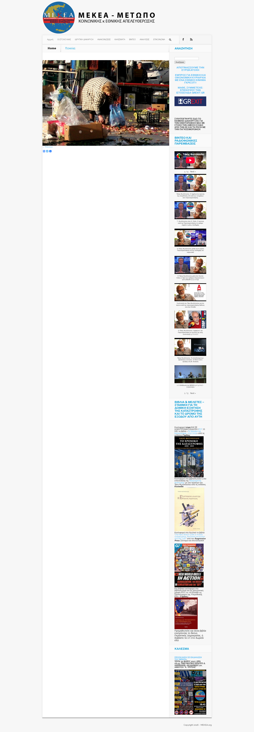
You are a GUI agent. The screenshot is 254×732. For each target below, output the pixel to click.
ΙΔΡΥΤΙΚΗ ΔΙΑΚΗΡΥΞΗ (84, 39)
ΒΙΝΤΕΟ (132, 39)
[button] (170, 40)
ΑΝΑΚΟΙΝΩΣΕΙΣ (104, 39)
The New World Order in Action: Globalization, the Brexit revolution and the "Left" (189, 536)
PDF (200, 429)
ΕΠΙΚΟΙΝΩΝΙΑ (159, 39)
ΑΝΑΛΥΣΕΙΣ (144, 39)
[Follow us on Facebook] (183, 39)
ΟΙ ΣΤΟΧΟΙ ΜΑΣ (64, 39)
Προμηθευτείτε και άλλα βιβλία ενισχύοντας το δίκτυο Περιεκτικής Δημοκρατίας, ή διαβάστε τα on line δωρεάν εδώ (190, 635)
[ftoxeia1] (105, 145)
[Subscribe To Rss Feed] (191, 39)
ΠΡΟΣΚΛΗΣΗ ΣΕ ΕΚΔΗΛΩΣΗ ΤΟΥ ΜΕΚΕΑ (188, 658)
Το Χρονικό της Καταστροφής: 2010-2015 (187, 432)
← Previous (47, 147)
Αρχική (50, 39)
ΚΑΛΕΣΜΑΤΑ (120, 39)
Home (52, 48)
